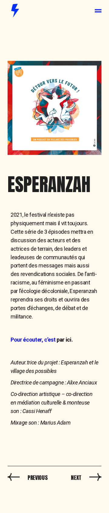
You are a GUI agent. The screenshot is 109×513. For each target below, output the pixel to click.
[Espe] (54, 108)
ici (68, 339)
